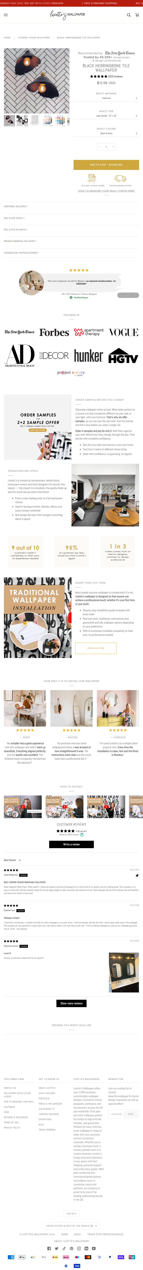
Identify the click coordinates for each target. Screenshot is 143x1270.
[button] (99, 76)
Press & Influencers (50, 1103)
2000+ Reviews (47, 1093)
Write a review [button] (71, 844)
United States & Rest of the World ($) (70, 1225)
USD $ (70, 1213)
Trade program (47, 1129)
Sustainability (47, 1108)
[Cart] (126, 15)
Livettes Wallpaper (35, 1234)
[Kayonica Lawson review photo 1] (124, 972)
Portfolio (44, 1098)
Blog (41, 1124)
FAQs (6, 1112)
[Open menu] (8, 15)
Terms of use (11, 1122)
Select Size (106, 111)
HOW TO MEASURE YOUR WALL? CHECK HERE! (106, 190)
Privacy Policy (12, 1127)
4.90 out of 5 (81, 831)
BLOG (77, 1234)
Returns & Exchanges (16, 1117)
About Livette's (47, 1088)
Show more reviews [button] (71, 1003)
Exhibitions (45, 1119)
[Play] (36, 92)
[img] (11, 870)
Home (7, 37)
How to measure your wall (19, 1101)
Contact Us (10, 1088)
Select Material (106, 93)
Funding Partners (49, 1114)
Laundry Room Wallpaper (34, 37)
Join (130, 1114)
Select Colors (106, 128)
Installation (96, 648)
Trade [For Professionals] (105, 1234)
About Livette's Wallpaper (71, 1241)
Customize (9, 1106)
